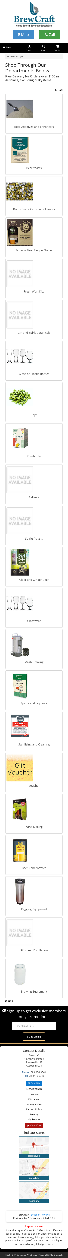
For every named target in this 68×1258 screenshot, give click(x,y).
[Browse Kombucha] (34, 438)
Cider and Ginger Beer (34, 580)
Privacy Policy (34, 1104)
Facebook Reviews (40, 1214)
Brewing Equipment (34, 991)
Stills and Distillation (34, 950)
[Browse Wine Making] (34, 809)
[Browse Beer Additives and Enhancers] (34, 109)
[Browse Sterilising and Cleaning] (34, 726)
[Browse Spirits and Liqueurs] (34, 685)
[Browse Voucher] (34, 768)
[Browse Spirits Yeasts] (34, 520)
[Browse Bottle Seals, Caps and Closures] (34, 191)
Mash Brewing (34, 662)
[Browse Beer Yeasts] (34, 150)
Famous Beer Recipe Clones (34, 250)
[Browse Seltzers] (34, 479)
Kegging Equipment (34, 909)
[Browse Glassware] (34, 603)
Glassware (34, 621)
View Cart (35, 1125)
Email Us (35, 1083)
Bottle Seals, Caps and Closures (34, 209)
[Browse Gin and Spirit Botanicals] (34, 315)
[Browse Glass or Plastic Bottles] (34, 356)
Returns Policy (34, 1109)
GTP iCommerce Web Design (24, 1255)
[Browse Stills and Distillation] (34, 932)
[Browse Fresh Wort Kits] (34, 273)
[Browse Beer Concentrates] (34, 850)
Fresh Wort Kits (34, 291)
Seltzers (34, 497)
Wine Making (34, 827)
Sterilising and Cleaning (34, 744)
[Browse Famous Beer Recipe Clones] (34, 232)
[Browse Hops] (34, 397)
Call (51, 34)
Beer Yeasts (34, 168)
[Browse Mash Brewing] (34, 644)
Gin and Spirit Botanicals (34, 332)
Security (34, 1114)
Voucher (34, 785)
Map (24, 34)
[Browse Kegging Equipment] (34, 891)
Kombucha (34, 456)
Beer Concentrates (34, 868)
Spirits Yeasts (34, 538)
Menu (8, 47)
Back (60, 90)
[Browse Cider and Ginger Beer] (34, 562)
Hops (34, 415)
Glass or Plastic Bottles (34, 374)
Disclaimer (34, 1099)
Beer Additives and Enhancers (34, 127)
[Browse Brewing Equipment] (34, 973)
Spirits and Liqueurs (34, 703)
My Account (34, 1119)
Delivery (34, 1094)
